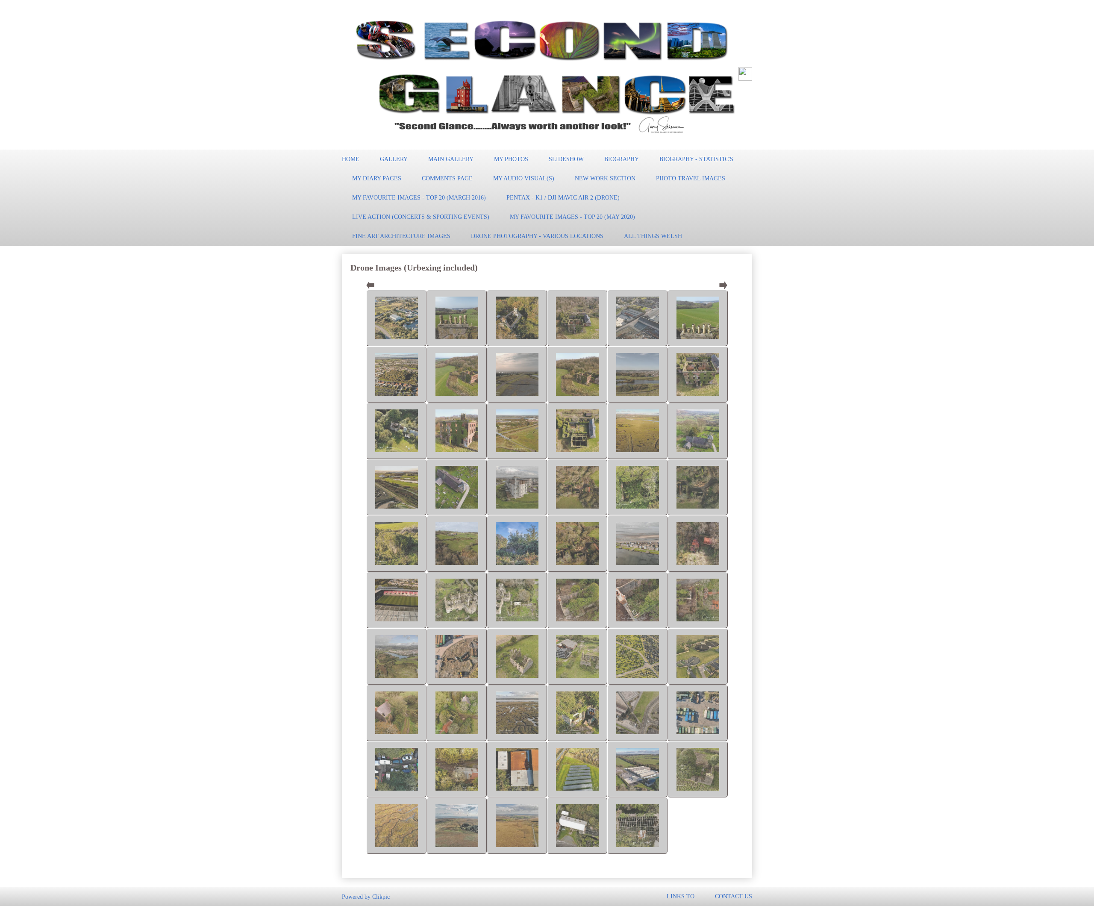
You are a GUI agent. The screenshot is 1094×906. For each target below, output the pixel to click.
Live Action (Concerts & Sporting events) (420, 216)
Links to (680, 896)
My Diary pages (376, 178)
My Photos (511, 159)
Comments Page (447, 178)
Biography (621, 159)
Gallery (394, 159)
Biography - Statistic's (696, 159)
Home (350, 159)
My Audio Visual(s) (523, 178)
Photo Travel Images (690, 178)
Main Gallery (450, 159)
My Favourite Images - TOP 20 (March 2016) (419, 197)
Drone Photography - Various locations (537, 235)
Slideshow (566, 159)
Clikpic (381, 896)
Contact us (733, 896)
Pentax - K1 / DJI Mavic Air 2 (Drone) (563, 197)
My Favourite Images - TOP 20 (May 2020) (572, 216)
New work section (605, 178)
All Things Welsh (653, 235)
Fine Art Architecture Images (401, 235)
